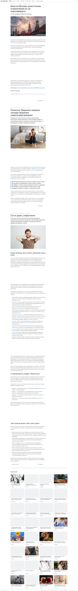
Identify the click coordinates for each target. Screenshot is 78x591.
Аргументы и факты (22, 107)
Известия (20, 3)
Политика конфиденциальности (72, 590)
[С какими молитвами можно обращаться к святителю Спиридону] (17, 538)
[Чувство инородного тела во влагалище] (17, 567)
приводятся (13, 42)
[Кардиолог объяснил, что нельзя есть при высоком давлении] (46, 538)
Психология (28, 107)
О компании (4, 590)
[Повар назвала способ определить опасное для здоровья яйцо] (32, 538)
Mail (1, 590)
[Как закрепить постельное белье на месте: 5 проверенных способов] (17, 510)
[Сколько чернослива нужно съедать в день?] (60, 553)
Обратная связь (57, 590)
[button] (28, 26)
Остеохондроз (15, 332)
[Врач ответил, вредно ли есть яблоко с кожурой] (46, 582)
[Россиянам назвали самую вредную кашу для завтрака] (17, 524)
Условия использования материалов (49, 590)
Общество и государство (27, 3)
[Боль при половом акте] (32, 567)
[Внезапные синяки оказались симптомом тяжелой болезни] (32, 510)
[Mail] (1, 1)
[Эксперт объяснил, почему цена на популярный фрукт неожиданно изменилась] (32, 524)
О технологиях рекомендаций (63, 590)
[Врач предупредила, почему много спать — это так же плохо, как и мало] (60, 538)
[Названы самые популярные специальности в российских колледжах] (46, 567)
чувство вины (38, 168)
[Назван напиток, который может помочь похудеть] (60, 567)
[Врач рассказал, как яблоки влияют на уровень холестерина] (60, 481)
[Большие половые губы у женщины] (46, 481)
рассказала (32, 170)
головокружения (32, 311)
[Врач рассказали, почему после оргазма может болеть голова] (46, 553)
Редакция (42, 590)
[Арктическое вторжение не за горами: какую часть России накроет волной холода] (46, 524)
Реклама (8, 590)
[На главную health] (5, 1)
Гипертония (14, 321)
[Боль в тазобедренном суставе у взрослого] (32, 553)
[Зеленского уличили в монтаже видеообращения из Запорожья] (60, 495)
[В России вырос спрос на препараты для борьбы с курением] (60, 524)
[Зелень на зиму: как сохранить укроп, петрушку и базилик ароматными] (17, 495)
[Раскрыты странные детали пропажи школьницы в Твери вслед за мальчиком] (17, 582)
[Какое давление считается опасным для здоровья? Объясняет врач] (17, 481)
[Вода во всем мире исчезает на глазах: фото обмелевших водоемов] (32, 582)
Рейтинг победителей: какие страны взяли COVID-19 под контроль (31, 87)
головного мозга (26, 322)
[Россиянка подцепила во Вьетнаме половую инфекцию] (46, 510)
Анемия (13, 329)
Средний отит (15, 302)
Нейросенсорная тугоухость (17, 314)
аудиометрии (42, 388)
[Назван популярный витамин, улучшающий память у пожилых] (17, 553)
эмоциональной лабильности (38, 367)
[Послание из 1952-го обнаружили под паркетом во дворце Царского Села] (32, 481)
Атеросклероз (15, 325)
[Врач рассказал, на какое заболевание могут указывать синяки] (32, 495)
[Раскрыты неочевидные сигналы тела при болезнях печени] (46, 495)
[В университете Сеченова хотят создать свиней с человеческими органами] (60, 510)
